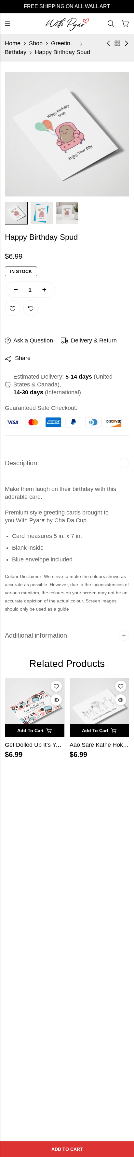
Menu (7, 23)
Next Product (126, 43)
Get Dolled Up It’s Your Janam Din (49, 745)
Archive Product (117, 43)
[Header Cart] (125, 24)
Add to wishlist (12, 308)
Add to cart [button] (30, 730)
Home (12, 43)
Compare (31, 308)
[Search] (111, 23)
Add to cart (67, 1149)
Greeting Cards (64, 43)
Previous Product (108, 43)
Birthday (15, 52)
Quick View (56, 699)
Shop (36, 43)
